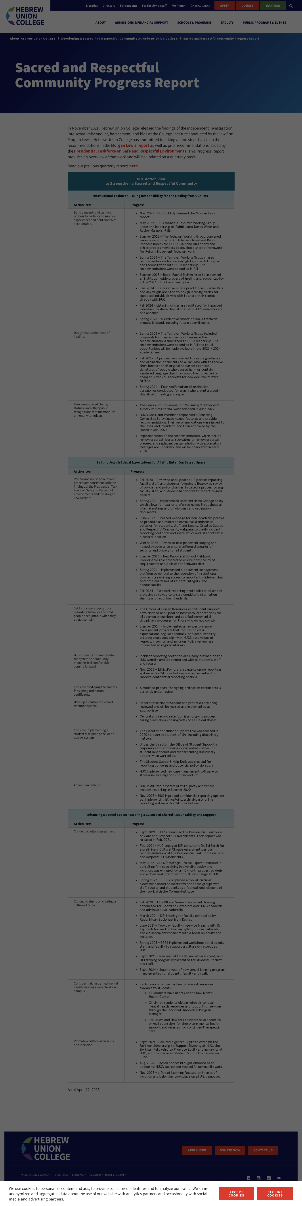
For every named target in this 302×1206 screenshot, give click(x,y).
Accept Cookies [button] (236, 1193)
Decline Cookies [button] (275, 1193)
